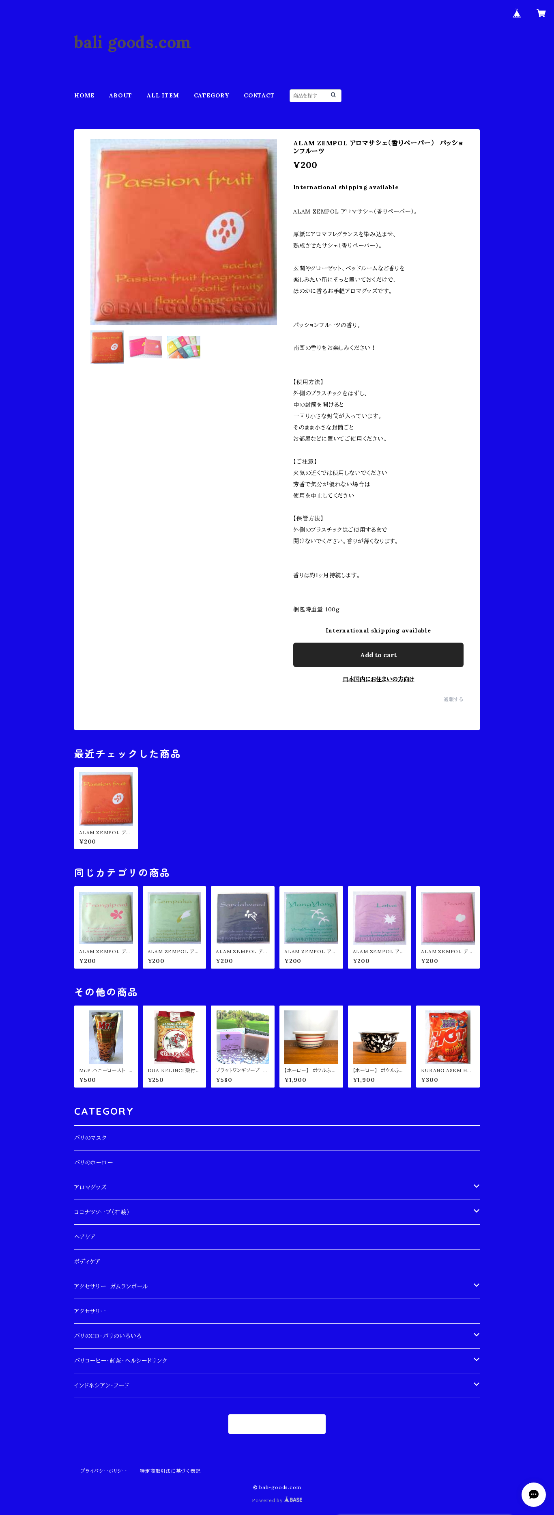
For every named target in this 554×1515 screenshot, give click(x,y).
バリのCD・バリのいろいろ (108, 1336)
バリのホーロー (93, 1162)
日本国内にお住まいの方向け (378, 679)
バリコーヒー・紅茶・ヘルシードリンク (120, 1360)
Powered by (268, 1500)
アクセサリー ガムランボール (111, 1286)
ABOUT (120, 95)
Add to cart (378, 655)
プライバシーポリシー (104, 1471)
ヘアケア (85, 1237)
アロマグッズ (90, 1187)
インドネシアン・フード (101, 1385)
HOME (84, 95)
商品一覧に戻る (277, 1424)
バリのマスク (90, 1138)
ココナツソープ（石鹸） (102, 1212)
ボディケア (87, 1261)
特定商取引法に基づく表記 (170, 1471)
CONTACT (259, 95)
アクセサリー (90, 1311)
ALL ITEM (163, 95)
